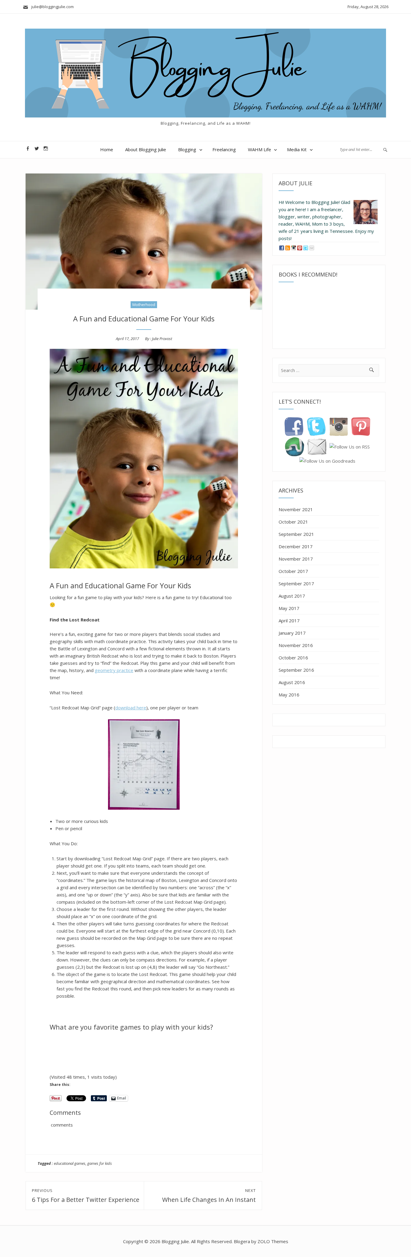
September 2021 (296, 534)
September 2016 (296, 670)
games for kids (99, 1163)
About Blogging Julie (145, 149)
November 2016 (296, 645)
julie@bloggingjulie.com (51, 6)
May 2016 (289, 695)
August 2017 (292, 596)
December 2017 (296, 546)
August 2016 (292, 682)
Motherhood (143, 304)
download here (130, 708)
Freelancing (224, 149)
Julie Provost (162, 338)
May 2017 (289, 608)
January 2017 (292, 633)
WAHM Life (259, 149)
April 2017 (289, 621)
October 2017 (293, 571)
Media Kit (297, 149)
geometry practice (114, 670)
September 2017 (296, 583)
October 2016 (293, 658)
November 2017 (296, 559)
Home (106, 149)
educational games (69, 1163)
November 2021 (296, 509)
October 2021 (293, 522)
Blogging (187, 149)
